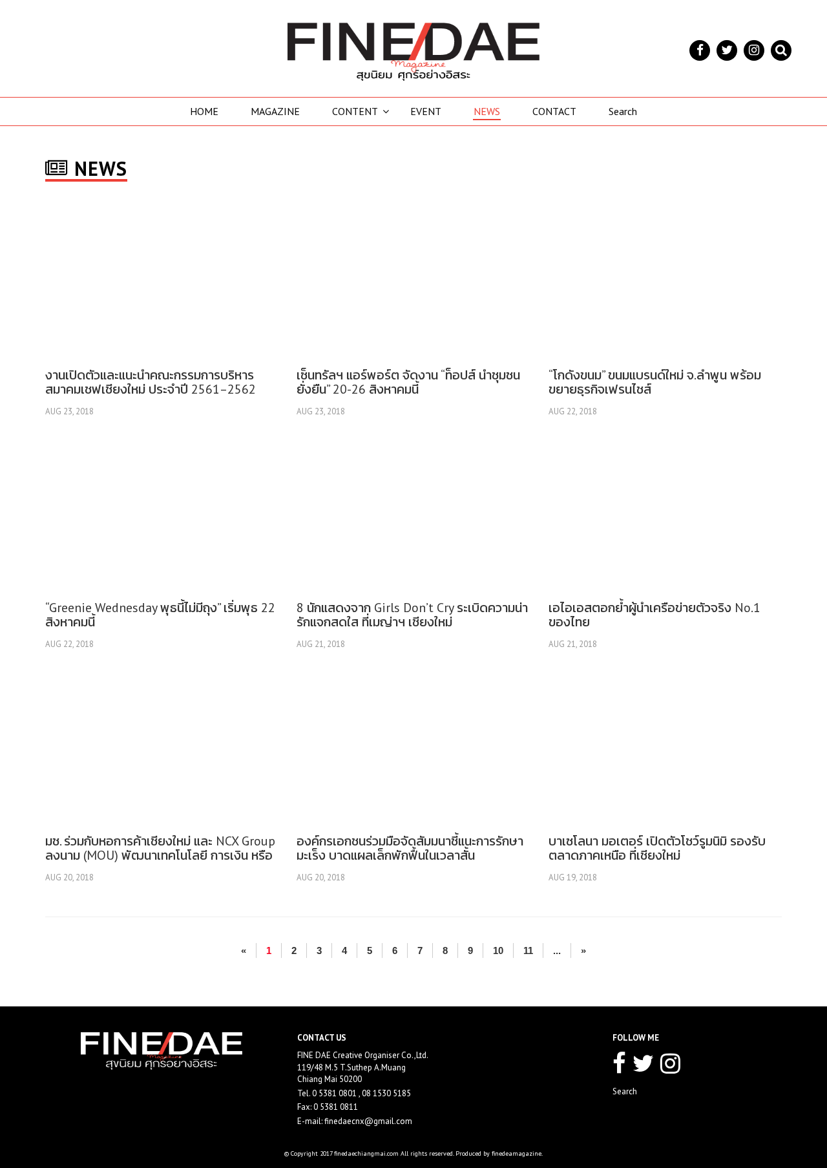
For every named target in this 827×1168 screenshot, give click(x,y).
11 (528, 950)
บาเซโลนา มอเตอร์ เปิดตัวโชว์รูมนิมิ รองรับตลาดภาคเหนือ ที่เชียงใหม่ (657, 848)
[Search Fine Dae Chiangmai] (781, 50)
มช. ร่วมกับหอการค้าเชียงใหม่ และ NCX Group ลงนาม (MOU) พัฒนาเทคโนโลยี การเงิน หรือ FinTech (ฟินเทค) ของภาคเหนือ (160, 855)
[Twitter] (727, 50)
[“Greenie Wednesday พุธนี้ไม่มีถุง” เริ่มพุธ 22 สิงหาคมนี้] (161, 514)
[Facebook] (699, 50)
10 (498, 950)
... (557, 950)
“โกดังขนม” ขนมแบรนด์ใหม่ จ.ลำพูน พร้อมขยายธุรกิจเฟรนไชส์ (655, 382)
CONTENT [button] (355, 111)
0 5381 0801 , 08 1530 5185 (361, 1093)
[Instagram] (754, 50)
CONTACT (554, 111)
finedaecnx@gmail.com (368, 1121)
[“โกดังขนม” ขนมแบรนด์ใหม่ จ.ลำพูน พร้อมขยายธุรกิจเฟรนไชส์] (665, 281)
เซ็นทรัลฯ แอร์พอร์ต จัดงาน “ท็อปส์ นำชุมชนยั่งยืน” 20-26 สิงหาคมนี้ (408, 382)
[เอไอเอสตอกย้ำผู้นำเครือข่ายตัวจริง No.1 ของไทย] (665, 514)
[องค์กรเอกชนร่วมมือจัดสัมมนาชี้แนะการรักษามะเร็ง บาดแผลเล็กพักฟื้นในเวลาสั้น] (413, 747)
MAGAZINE (275, 111)
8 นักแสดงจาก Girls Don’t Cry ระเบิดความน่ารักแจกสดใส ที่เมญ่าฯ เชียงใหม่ (412, 614)
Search (623, 111)
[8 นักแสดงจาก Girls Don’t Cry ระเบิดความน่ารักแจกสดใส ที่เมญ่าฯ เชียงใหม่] (413, 514)
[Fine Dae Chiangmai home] (413, 52)
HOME (204, 111)
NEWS (487, 111)
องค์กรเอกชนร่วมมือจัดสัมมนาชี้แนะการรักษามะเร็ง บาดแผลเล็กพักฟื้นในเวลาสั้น (410, 848)
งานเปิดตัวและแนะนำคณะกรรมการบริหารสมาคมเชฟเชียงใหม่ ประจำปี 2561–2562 (150, 382)
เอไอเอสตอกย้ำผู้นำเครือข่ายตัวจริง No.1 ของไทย (654, 614)
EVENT (425, 111)
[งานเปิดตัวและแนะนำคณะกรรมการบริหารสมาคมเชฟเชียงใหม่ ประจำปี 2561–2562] (161, 281)
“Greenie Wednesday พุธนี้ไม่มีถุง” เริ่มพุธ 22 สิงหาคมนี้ (160, 614)
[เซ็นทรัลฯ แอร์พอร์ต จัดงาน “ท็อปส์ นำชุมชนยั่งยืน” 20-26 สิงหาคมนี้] (413, 281)
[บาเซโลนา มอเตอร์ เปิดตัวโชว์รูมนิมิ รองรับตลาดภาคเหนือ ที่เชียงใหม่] (665, 747)
